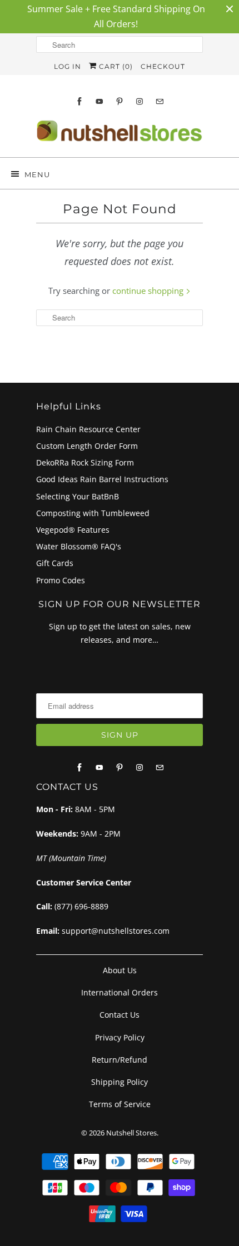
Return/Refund (119, 1059)
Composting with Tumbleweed (93, 513)
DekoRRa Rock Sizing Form (85, 462)
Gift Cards (54, 563)
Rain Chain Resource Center (88, 429)
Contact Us (119, 1014)
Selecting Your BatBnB (77, 496)
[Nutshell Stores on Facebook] (79, 101)
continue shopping (149, 290)
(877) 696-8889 (81, 906)
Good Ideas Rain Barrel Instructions (102, 479)
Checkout (163, 66)
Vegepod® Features (72, 529)
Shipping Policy (119, 1082)
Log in (67, 66)
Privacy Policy (120, 1037)
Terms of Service (120, 1104)
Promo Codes (60, 580)
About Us (120, 970)
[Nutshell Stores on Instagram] (139, 101)
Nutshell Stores (131, 1133)
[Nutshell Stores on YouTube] (99, 101)
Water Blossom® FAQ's (78, 546)
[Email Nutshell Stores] (159, 101)
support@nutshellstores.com (116, 930)
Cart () (115, 66)
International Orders (119, 992)
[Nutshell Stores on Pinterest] (119, 101)
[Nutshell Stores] (119, 134)
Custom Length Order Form (87, 446)
